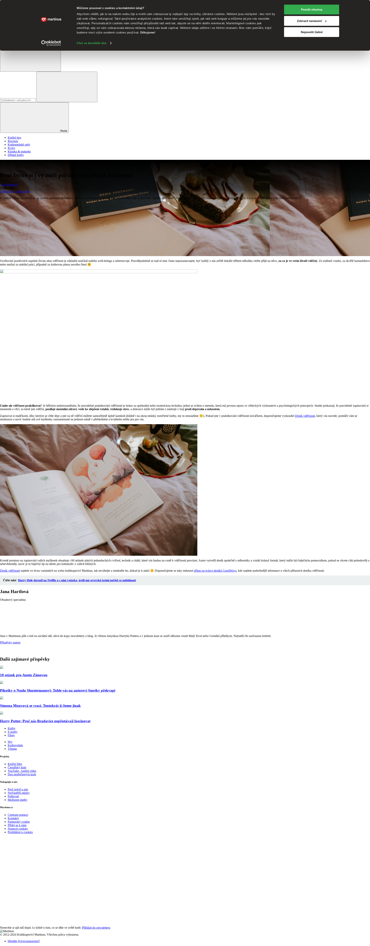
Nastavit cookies (18, 828)
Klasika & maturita (19, 151)
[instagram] (29, 924)
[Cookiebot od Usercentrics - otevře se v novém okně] (51, 43)
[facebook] (29, 864)
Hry (10, 741)
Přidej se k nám (17, 825)
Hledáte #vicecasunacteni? (24, 941)
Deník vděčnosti (305, 415)
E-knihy (13, 731)
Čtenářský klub (17, 767)
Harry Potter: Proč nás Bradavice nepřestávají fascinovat (45, 721)
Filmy (11, 735)
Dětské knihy (16, 155)
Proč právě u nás (18, 789)
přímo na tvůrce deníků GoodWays (215, 570)
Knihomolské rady (19, 144)
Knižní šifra (15, 764)
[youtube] (29, 894)
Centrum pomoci (18, 814)
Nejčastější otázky (19, 792)
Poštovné (13, 796)
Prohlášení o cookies (20, 832)
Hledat (63, 130)
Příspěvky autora (10, 642)
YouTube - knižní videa (22, 771)
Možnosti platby (17, 799)
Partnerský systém (19, 821)
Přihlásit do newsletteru (96, 927)
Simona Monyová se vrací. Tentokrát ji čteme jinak (40, 706)
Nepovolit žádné (312, 32)
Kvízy (11, 148)
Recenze (13, 141)
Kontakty (13, 818)
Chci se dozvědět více (91, 43)
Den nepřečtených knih (22, 774)
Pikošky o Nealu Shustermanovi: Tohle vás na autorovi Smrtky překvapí (57, 690)
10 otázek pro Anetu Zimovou (23, 675)
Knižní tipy (14, 137)
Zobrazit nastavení (309, 21)
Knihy (11, 728)
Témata (12, 748)
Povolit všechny (311, 9)
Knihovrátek (15, 745)
